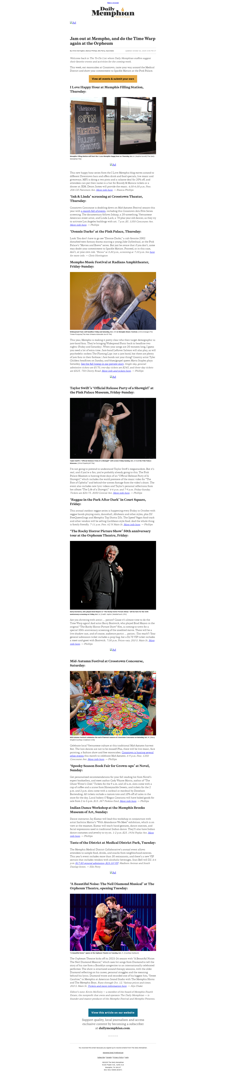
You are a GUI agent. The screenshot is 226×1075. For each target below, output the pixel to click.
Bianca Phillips (91, 51)
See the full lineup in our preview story (102, 364)
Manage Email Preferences (113, 1053)
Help (127, 1057)
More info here (104, 190)
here (152, 252)
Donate (109, 1057)
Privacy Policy (118, 1057)
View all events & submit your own (113, 78)
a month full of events (93, 211)
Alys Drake (110, 51)
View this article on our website (112, 1012)
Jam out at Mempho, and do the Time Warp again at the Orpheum (112, 41)
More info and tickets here (116, 371)
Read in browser (113, 3)
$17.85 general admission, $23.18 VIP (96, 863)
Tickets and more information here (107, 986)
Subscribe (101, 1057)
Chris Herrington (78, 51)
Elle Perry (101, 51)
